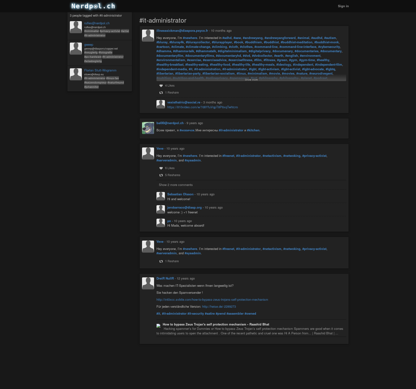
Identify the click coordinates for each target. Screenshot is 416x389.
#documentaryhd (228, 55)
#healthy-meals (263, 64)
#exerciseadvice (215, 60)
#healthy (323, 60)
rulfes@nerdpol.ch (97, 23)
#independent (303, 64)
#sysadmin (193, 160)
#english (291, 55)
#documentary (331, 51)
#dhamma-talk (183, 51)
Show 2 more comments (176, 184)
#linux (241, 73)
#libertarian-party (188, 73)
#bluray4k (176, 42)
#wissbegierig (93, 61)
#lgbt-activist (290, 69)
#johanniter (91, 87)
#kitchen (253, 130)
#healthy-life (241, 64)
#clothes (246, 47)
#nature (301, 73)
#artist (125, 31)
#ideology (283, 64)
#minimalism (257, 73)
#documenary (283, 51)
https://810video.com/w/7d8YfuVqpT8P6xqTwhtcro (202, 107)
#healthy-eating (196, 64)
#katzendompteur (95, 82)
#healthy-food (220, 64)
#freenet (228, 155)
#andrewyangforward (280, 38)
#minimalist (91, 31)
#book (238, 42)
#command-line (266, 47)
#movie (274, 73)
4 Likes (170, 85)
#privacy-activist (110, 31)
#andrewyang (253, 38)
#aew (237, 38)
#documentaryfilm (169, 55)
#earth (278, 55)
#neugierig (91, 52)
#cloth (233, 47)
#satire (210, 313)
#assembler (235, 313)
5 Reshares (172, 175)
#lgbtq (330, 69)
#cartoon (162, 47)
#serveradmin (166, 160)
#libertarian (164, 73)
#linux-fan (112, 78)
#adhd (227, 38)
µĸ (169, 220)
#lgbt (252, 69)
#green (282, 60)
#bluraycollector (198, 42)
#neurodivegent (320, 73)
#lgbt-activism (268, 69)
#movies (288, 73)
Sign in (343, 6)
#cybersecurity (329, 47)
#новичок (187, 130)
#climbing (219, 47)
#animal (303, 38)
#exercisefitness (240, 60)
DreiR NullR (165, 278)
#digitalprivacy (260, 51)
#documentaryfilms (199, 55)
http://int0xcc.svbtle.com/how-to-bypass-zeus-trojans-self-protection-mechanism (212, 299)
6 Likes (170, 168)
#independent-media (171, 69)
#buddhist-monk (326, 42)
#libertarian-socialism (218, 73)
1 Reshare (172, 92)
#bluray (162, 42)
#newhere (190, 38)
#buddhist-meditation (296, 42)
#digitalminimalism (232, 51)
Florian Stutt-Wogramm (100, 70)
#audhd (316, 38)
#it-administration (207, 69)
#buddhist (271, 42)
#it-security (196, 313)
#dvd (246, 55)
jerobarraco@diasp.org (185, 207)
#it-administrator (94, 35)
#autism (330, 38)
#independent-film (328, 64)
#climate (177, 47)
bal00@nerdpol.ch (170, 123)
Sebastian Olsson (181, 194)
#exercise (194, 60)
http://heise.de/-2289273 (219, 306)
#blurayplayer (222, 42)
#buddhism (253, 42)
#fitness (269, 60)
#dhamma (163, 51)
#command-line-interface (298, 47)
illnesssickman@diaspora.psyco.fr (182, 30)
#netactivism (272, 155)
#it (190, 69)
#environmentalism (170, 60)
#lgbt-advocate (313, 69)
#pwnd (221, 313)
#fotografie (105, 52)
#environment (310, 55)
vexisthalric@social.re (184, 102)
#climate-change (198, 47)
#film (258, 60)
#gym (293, 60)
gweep (88, 44)
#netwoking (291, 155)
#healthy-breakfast (169, 64)
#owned (250, 313)
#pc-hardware (93, 56)
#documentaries (306, 51)
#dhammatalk (206, 51)
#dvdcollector (262, 55)
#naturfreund (115, 82)
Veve (159, 148)
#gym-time (307, 60)
